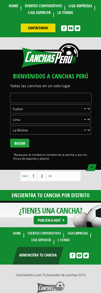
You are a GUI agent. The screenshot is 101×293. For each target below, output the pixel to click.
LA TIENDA (65, 12)
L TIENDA (64, 240)
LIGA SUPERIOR (39, 12)
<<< (24, 176)
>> (50, 176)
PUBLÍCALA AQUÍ (49, 220)
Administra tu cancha (38, 255)
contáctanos (38, 27)
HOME (13, 6)
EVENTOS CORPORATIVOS (43, 6)
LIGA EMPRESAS (80, 6)
